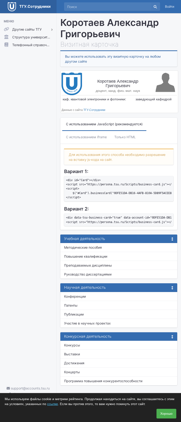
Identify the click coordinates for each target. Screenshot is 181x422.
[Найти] (155, 7)
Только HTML (125, 137)
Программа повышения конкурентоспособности (103, 381)
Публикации (74, 314)
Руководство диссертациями (87, 274)
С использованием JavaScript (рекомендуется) (104, 124)
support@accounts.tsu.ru (30, 388)
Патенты (71, 305)
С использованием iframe (86, 137)
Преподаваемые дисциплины (88, 265)
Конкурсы (72, 345)
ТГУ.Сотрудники (94, 110)
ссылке (52, 404)
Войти (169, 6)
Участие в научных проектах (87, 323)
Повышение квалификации (85, 256)
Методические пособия (83, 247)
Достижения (74, 363)
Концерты (72, 372)
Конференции (75, 296)
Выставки (72, 354)
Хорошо (166, 413)
